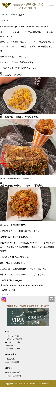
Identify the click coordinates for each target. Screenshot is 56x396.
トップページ (6, 295)
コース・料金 (13, 336)
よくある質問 (13, 362)
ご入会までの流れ (15, 339)
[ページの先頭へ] (52, 299)
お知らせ (11, 359)
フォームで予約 (14, 376)
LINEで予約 (12, 372)
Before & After (13, 349)
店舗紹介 (11, 345)
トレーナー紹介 (14, 342)
